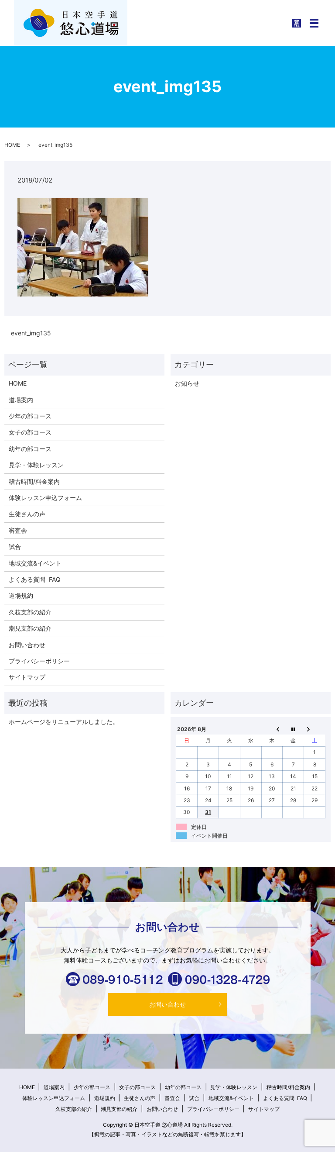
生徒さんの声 (27, 513)
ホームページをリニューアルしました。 (64, 721)
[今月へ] (293, 729)
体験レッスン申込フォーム (45, 497)
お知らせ (187, 383)
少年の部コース (30, 416)
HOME (12, 144)
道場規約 (21, 595)
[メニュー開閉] (314, 23)
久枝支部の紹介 (30, 612)
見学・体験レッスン (36, 465)
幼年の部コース (30, 448)
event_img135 (31, 333)
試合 (15, 546)
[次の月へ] (314, 729)
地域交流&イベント (35, 563)
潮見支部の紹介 (30, 628)
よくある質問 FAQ (35, 579)
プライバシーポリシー (39, 661)
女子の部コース (30, 432)
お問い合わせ (27, 644)
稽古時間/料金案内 (34, 481)
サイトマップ (27, 677)
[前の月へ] (272, 729)
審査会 (18, 530)
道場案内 (21, 400)
